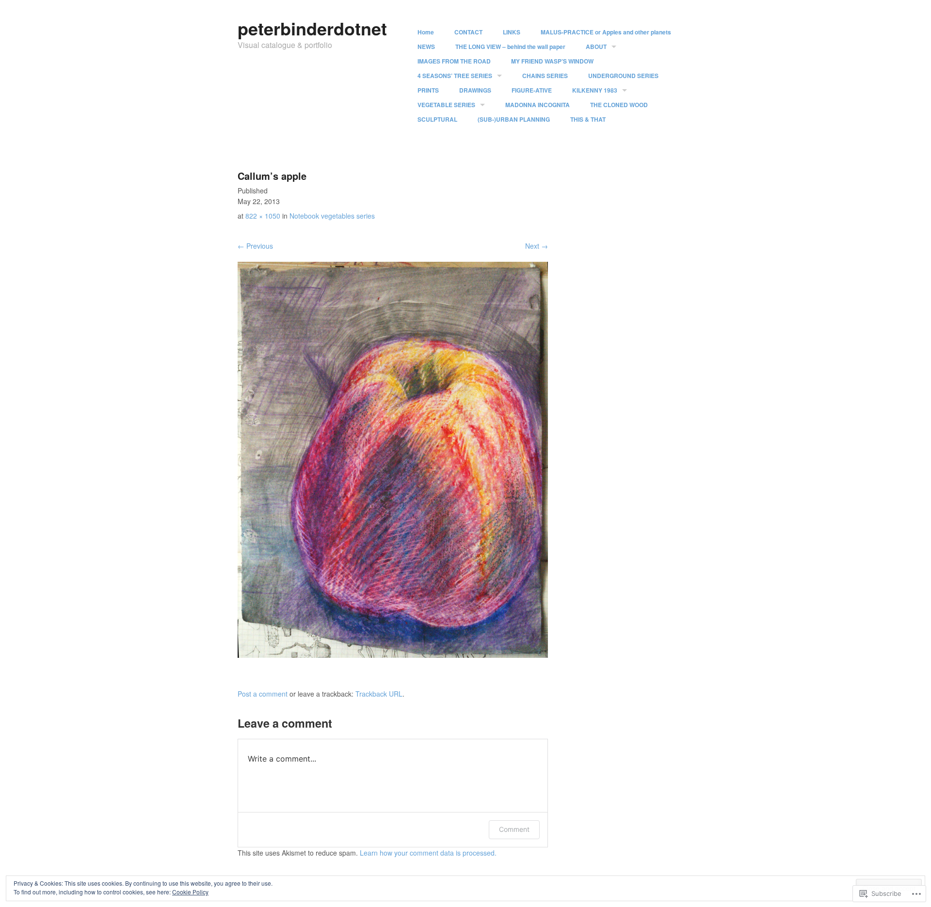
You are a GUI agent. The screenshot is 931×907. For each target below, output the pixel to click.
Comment (514, 829)
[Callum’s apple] (393, 655)
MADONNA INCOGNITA (537, 105)
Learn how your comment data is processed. (428, 853)
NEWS (426, 46)
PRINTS (428, 90)
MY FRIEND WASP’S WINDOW (552, 61)
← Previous (255, 246)
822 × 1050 (262, 216)
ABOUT (596, 46)
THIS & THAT (588, 119)
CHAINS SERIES (545, 76)
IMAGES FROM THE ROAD (454, 61)
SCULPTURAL (437, 119)
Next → (536, 246)
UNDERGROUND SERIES (623, 76)
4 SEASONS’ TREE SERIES (454, 76)
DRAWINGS (475, 90)
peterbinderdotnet (312, 28)
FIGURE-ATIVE (532, 90)
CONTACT (468, 32)
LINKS (511, 32)
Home (425, 32)
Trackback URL (378, 694)
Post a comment (263, 694)
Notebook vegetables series (332, 216)
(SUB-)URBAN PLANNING (514, 119)
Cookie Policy (190, 892)
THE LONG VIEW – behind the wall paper (510, 46)
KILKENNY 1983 (594, 90)
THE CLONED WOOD (619, 105)
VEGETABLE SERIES (446, 105)
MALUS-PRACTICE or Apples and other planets (606, 32)
